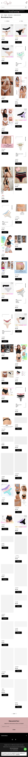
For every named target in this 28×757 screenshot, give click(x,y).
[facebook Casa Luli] (15, 739)
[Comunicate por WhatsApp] (25, 749)
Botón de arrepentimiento (14, 748)
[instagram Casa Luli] (12, 739)
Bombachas (10, 15)
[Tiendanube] (14, 750)
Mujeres (5, 15)
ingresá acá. (22, 746)
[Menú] (2, 3)
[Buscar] (25, 7)
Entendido (18, 754)
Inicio (2, 15)
